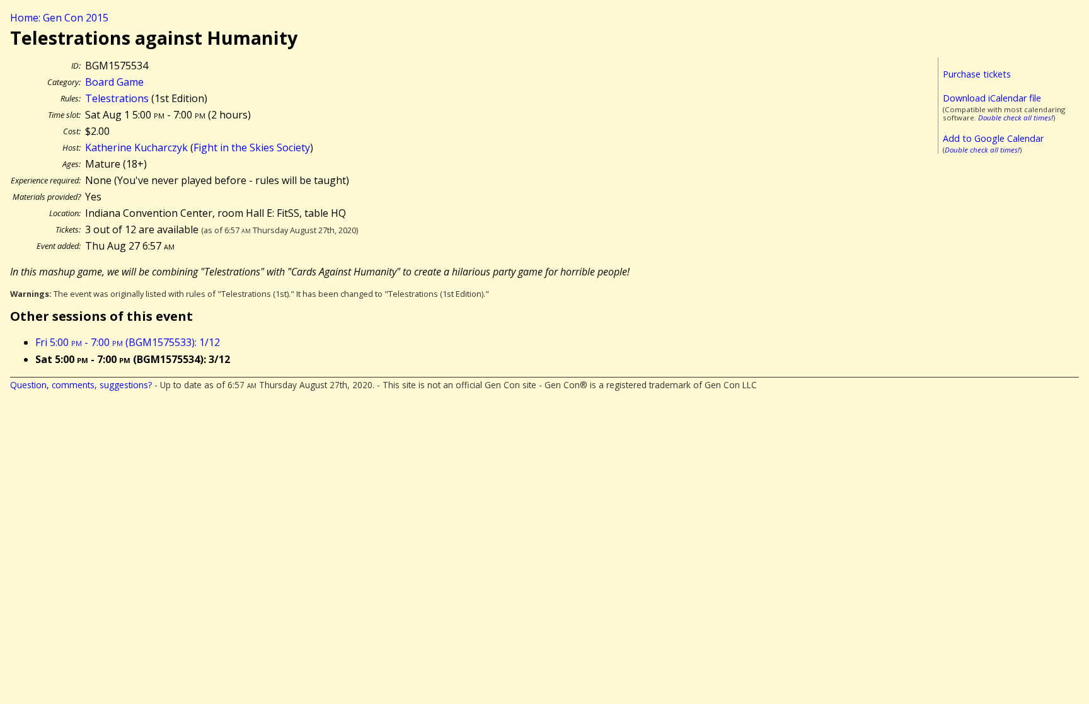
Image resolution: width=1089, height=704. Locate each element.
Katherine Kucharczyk (136, 147)
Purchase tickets (977, 74)
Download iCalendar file (992, 98)
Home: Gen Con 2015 (59, 18)
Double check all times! (1015, 117)
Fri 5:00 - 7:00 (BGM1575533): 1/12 (127, 342)
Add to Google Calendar (993, 138)
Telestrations (117, 98)
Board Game (114, 82)
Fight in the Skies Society (251, 147)
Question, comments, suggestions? (81, 385)
